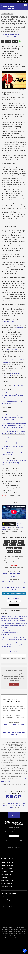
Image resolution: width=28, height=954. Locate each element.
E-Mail (18, 551)
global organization (11, 349)
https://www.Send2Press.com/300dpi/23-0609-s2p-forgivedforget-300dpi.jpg (14, 463)
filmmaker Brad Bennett (9, 582)
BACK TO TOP (14, 816)
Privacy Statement (18, 942)
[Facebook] (15, 1)
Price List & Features (6, 874)
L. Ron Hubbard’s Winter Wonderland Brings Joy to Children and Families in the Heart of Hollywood (14, 625)
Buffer (10, 551)
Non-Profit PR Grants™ (7, 915)
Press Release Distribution (8, 865)
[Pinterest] (18, 1)
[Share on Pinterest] (9, 41)
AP (22, 573)
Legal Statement (8, 942)
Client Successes (5, 912)
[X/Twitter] (7, 798)
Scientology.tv (14, 373)
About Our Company (6, 900)
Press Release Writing (7, 868)
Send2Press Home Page (7, 897)
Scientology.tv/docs (8, 322)
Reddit (22, 545)
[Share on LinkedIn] (13, 41)
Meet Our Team (5, 903)
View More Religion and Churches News (14, 593)
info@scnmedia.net (19, 385)
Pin (6, 545)
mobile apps (8, 375)
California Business (9, 575)
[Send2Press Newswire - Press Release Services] (8, 8)
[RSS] (25, 1)
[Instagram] (23, 1)
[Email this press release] (16, 41)
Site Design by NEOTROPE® (14, 944)
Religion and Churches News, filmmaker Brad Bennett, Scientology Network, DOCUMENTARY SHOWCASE (14, 805)
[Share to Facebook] (2, 41)
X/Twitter (16, 728)
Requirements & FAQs (7, 880)
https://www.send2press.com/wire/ (14, 724)
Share (7, 541)
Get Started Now (14, 836)
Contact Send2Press (6, 918)
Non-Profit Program (6, 883)
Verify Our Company (6, 906)
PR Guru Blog (4, 921)
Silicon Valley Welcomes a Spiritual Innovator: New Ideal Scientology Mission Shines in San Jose (13, 645)
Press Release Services (7, 862)
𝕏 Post (14, 541)
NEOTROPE (12, 927)
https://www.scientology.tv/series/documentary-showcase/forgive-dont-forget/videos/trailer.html (14, 417)
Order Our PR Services (7, 886)
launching (19, 328)
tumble (13, 545)
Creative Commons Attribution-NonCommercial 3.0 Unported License (14, 780)
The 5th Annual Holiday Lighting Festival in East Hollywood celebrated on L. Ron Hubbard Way (13, 632)
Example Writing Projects (8, 871)
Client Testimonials (6, 909)
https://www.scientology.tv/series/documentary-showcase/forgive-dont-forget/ (14, 395)
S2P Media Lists (5, 877)
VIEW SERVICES (14, 684)
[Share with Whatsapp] (20, 41)
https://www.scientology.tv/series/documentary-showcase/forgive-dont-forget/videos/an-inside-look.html (14, 425)
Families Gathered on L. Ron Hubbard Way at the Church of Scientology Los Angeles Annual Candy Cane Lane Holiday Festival (14, 618)
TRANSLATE (14, 605)
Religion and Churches (11, 573)
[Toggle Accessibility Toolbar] (24, 950)
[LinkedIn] (20, 1)
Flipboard (18, 548)
